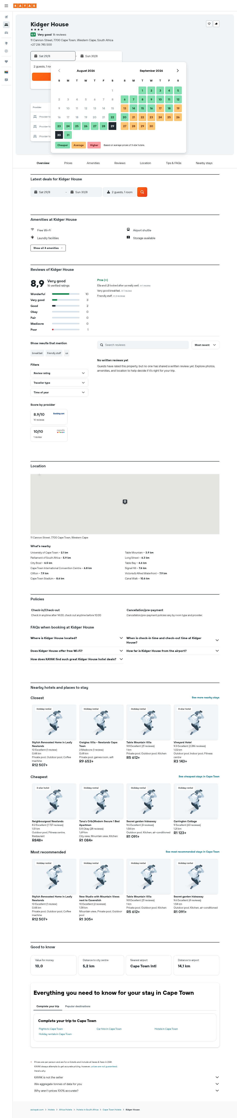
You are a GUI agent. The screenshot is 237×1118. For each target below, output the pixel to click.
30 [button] (59, 135)
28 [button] (103, 126)
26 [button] (85, 126)
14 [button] (103, 108)
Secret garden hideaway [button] (141, 821)
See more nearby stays (205, 697)
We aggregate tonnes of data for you (58, 1084)
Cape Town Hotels (112, 1109)
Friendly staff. (111, 295)
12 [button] (85, 108)
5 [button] (86, 99)
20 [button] (94, 117)
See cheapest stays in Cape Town (199, 776)
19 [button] (85, 117)
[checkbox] (49, 417)
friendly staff (54, 353)
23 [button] (59, 126)
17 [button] (68, 117)
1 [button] (112, 90)
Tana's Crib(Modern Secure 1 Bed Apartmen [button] (99, 823)
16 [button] (59, 117)
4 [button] (77, 99)
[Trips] (6, 61)
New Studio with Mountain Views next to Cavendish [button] (99, 898)
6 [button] (95, 99)
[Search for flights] (6, 17)
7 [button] (103, 99)
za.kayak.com (37, 1109)
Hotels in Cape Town (166, 1029)
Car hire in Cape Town (109, 1029)
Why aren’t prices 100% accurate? (56, 1090)
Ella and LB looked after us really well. (123, 285)
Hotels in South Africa (87, 1109)
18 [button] (77, 117)
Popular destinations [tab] (77, 1006)
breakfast (37, 353)
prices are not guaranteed (104, 1066)
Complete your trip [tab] (47, 1006)
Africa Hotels (65, 1109)
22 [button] (112, 117)
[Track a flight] (6, 51)
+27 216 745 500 (41, 44)
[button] (6, 6)
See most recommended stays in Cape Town (192, 851)
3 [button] (68, 99)
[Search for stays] (6, 25)
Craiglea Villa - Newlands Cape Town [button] (98, 744)
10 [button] (68, 108)
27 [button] (94, 126)
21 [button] (103, 117)
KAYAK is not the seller (48, 1077)
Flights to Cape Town (51, 1029)
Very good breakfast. (114, 290)
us (66, 353)
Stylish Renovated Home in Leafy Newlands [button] (52, 744)
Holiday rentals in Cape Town (55, 1034)
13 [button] (94, 108)
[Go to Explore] (6, 43)
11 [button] (77, 108)
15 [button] (112, 108)
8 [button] (112, 99)
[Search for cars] (6, 32)
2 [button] (59, 99)
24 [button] (68, 126)
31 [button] (68, 135)
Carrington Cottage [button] (185, 821)
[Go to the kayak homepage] (24, 6)
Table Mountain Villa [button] (138, 742)
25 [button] (77, 126)
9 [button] (59, 108)
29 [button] (112, 126)
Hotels (51, 1109)
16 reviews (59, 34)
